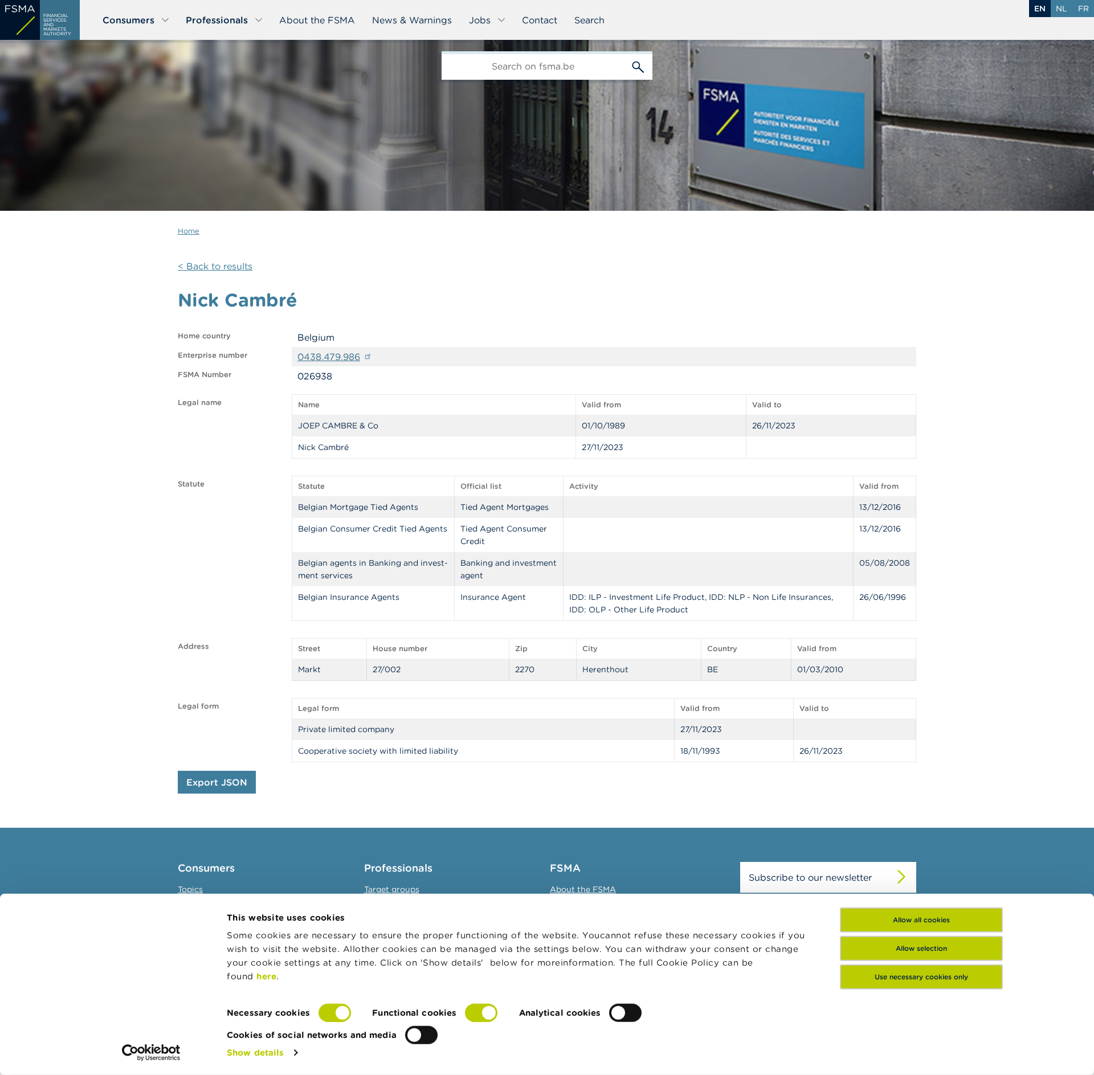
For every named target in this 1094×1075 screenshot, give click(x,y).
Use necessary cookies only (921, 976)
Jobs (480, 20)
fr (1083, 8)
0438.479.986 (328, 356)
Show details (255, 1052)
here (266, 976)
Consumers (128, 20)
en (1040, 8)
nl (1061, 8)
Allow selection (921, 948)
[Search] (638, 65)
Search (589, 20)
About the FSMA (317, 20)
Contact (539, 20)
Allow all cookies (921, 919)
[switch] (481, 1013)
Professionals (217, 20)
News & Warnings (412, 20)
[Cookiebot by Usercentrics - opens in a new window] (151, 1052)
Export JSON (216, 782)
